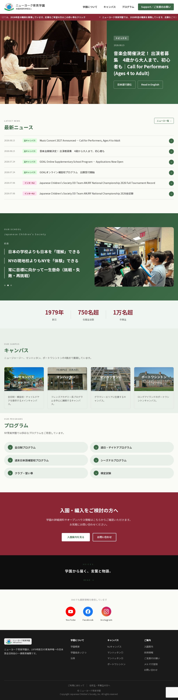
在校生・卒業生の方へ (99, 685)
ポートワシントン (116, 664)
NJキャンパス (114, 646)
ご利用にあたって (76, 685)
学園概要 (75, 646)
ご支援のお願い (152, 658)
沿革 (73, 658)
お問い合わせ (104, 537)
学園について (90, 7)
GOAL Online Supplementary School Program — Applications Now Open (81, 161)
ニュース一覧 (164, 120)
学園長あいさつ (78, 652)
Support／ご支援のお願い (156, 7)
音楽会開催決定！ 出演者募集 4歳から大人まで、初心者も (72, 151)
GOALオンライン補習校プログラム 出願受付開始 (67, 172)
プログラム (128, 7)
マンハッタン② (115, 658)
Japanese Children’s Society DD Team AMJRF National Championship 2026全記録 (86, 193)
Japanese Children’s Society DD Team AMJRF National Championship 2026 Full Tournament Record (97, 183)
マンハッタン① (115, 652)
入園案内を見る (75, 537)
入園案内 (148, 646)
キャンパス (110, 7)
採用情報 (148, 652)
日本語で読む (124, 84)
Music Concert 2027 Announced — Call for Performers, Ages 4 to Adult (80, 140)
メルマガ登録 (151, 664)
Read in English (150, 84)
